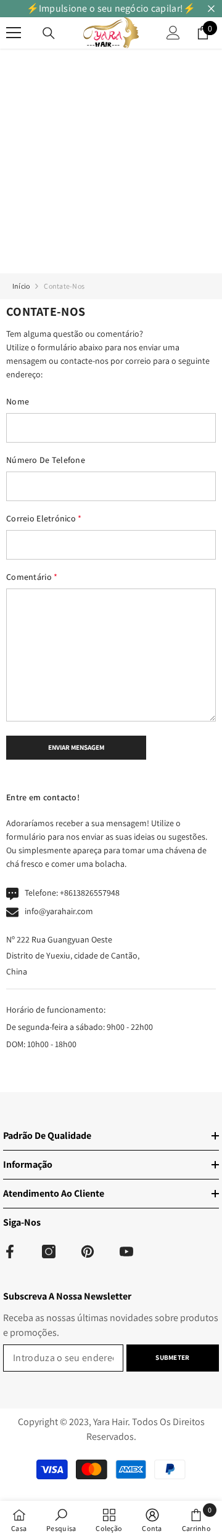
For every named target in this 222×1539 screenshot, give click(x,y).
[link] (61, 1520)
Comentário (31, 576)
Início (21, 286)
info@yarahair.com (59, 911)
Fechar (211, 9)
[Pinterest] (87, 1251)
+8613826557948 (90, 892)
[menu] (13, 32)
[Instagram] (49, 1251)
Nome (17, 401)
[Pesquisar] (48, 33)
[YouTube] (126, 1251)
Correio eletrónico (44, 518)
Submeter (172, 1357)
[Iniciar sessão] (173, 32)
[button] (76, 748)
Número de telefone (45, 459)
